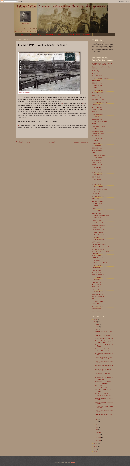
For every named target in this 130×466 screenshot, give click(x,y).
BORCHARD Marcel (97, 92)
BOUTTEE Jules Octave (99, 100)
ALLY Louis (95, 73)
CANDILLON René (97, 109)
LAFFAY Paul (96, 206)
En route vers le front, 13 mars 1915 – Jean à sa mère (103, 349)
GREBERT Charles (97, 186)
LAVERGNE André (97, 220)
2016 (95, 443)
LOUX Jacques (96, 242)
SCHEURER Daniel (97, 292)
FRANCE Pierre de (97, 157)
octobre (98, 435)
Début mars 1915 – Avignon (102, 335)
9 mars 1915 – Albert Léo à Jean (104, 338)
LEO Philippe (95, 237)
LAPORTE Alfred (96, 210)
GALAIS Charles (96, 160)
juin (97, 424)
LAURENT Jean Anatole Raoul (100, 215)
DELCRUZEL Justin (97, 131)
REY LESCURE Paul (98, 275)
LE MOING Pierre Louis (98, 225)
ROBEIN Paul (96, 279)
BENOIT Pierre (96, 88)
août (97, 429)
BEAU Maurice (96, 80)
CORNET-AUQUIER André (99, 121)
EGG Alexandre (96, 145)
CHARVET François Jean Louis (101, 116)
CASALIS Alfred (96, 112)
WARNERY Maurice (97, 306)
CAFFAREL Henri (97, 107)
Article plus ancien (81, 142)
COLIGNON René (97, 119)
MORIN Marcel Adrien (98, 258)
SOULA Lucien (96, 299)
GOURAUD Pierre (97, 181)
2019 (95, 451)
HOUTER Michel (96, 194)
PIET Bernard (96, 267)
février (97, 326)
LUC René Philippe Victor (99, 244)
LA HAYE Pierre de (97, 201)
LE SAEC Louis (96, 227)
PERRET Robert (96, 265)
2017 (95, 446)
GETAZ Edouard (96, 169)
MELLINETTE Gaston (98, 249)
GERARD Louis (96, 162)
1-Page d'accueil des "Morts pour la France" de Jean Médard (102, 64)
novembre (98, 437)
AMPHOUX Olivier (97, 75)
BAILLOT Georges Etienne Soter (101, 78)
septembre (99, 432)
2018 (95, 449)
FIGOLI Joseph (96, 153)
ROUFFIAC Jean (96, 282)
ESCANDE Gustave (97, 148)
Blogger (73, 462)
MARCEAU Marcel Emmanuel (100, 247)
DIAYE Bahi (95, 136)
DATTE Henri (95, 124)
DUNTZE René (96, 143)
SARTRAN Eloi (96, 287)
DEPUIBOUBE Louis (98, 133)
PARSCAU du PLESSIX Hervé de (101, 263)
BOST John (95, 95)
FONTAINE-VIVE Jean (98, 155)
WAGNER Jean (96, 304)
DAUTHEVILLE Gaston (98, 126)
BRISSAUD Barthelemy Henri (100, 102)
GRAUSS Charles (97, 184)
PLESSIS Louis (96, 272)
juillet (97, 427)
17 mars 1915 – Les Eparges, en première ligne (104, 378)
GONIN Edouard (96, 179)
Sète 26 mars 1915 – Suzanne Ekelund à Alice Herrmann (103, 394)
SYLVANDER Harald (97, 301)
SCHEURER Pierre (97, 294)
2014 (95, 319)
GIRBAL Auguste (97, 172)
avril (97, 419)
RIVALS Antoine (96, 277)
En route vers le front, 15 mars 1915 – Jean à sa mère (103, 358)
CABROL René (96, 104)
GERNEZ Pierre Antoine (98, 165)
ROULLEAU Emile (97, 284)
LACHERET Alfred (97, 203)
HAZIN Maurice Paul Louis (99, 189)
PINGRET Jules (96, 270)
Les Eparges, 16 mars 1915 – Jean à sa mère (103, 374)
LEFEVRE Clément (97, 232)
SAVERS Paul (96, 289)
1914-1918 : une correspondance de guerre (21, 5)
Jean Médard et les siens (54, 34)
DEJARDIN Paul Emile (98, 129)
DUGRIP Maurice (97, 141)
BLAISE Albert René (97, 90)
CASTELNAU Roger (97, 114)
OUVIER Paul (96, 260)
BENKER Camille (97, 83)
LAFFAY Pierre (96, 208)
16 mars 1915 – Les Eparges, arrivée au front (103, 370)
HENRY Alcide (96, 191)
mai (97, 422)
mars (97, 329)
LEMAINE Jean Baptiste (99, 235)
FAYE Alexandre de (97, 150)
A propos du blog (34, 34)
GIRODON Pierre (97, 174)
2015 (95, 322)
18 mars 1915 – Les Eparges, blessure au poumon (103, 382)
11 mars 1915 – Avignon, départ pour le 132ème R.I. (104, 341)
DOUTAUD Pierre (97, 138)
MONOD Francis (96, 255)
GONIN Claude (96, 177)
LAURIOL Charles (97, 218)
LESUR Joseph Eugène (98, 239)
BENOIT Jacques (97, 85)
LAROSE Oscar (96, 213)
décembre (98, 440)
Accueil (21, 34)
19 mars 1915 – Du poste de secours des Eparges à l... (103, 386)
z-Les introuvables (97, 311)
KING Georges (96, 198)
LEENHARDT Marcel (98, 230)
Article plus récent (23, 142)
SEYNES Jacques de (98, 296)
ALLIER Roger (96, 71)
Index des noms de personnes (79, 34)
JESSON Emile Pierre (98, 196)
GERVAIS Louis (96, 167)
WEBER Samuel (96, 308)
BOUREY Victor (96, 97)
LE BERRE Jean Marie (98, 223)
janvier (98, 324)
